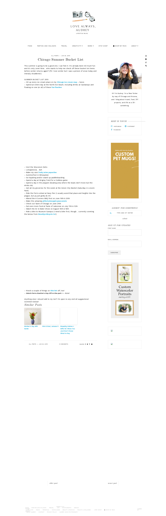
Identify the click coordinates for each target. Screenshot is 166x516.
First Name (112, 228)
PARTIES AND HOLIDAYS (46, 46)
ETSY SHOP (103, 46)
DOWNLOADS (56, 509)
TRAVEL (64, 46)
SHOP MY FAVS (120, 46)
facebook (117, 129)
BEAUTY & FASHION (69, 509)
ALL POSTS (54, 55)
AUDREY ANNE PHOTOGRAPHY (69, 512)
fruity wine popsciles (48, 172)
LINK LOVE (30, 509)
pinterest (131, 126)
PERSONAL (46, 509)
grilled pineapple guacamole (54, 201)
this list (53, 291)
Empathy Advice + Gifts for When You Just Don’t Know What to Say (67, 330)
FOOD (30, 46)
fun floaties (57, 87)
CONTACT (41, 512)
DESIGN (76, 507)
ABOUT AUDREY (31, 512)
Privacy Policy (52, 512)
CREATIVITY (76, 46)
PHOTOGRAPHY (66, 507)
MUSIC (38, 509)
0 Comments (63, 344)
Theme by (139, 509)
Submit (124, 219)
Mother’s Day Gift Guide (31, 328)
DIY (58, 507)
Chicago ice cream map (67, 82)
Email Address (113, 239)
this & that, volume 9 (50, 326)
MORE (90, 46)
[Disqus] (83, 393)
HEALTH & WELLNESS (84, 509)
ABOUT (134, 46)
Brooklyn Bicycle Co (46, 214)
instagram (117, 126)
